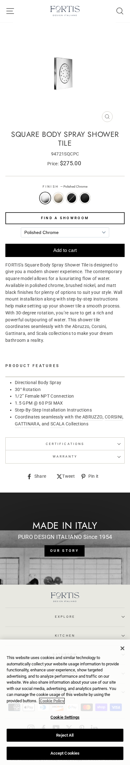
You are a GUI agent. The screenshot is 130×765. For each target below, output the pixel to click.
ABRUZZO (92, 416)
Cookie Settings (65, 717)
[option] (65, 73)
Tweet (68, 477)
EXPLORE (65, 616)
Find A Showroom (65, 218)
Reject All (65, 735)
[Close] (122, 648)
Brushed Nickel (58, 198)
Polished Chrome (45, 198)
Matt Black (85, 198)
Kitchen (65, 635)
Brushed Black (71, 198)
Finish (65, 186)
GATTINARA (27, 423)
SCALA (57, 423)
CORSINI (113, 416)
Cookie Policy (52, 700)
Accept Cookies (65, 753)
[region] (65, 702)
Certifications (65, 444)
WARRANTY (65, 456)
